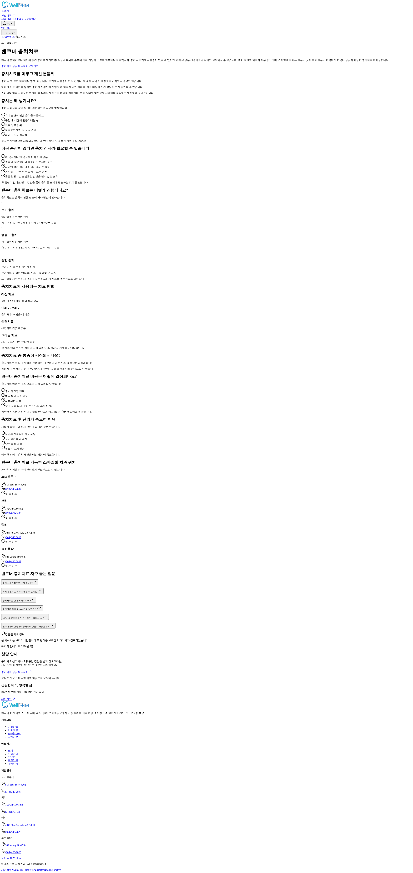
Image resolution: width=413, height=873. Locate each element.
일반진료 (10, 36)
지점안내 (6, 19)
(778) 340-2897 (13, 489)
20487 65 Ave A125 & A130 (20, 825)
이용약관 (27, 869)
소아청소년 (14, 733)
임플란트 (13, 726)
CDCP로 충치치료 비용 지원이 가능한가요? (23, 618)
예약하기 (6, 27)
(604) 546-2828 (13, 537)
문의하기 (31, 19)
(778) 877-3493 (13, 513)
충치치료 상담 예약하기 (14, 66)
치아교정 (13, 730)
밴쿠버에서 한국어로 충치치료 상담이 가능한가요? (26, 626)
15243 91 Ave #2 (14, 804)
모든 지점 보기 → (11, 858)
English (36, 869)
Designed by (50, 869)
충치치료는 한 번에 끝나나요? (17, 600)
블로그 (22, 19)
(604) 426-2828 (13, 561)
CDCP (15, 19)
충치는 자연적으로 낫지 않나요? (18, 583)
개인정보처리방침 (11, 869)
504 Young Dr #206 (15, 845)
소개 (6, 10)
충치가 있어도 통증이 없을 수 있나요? (20, 592)
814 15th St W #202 (15, 784)
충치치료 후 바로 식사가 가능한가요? (20, 609)
